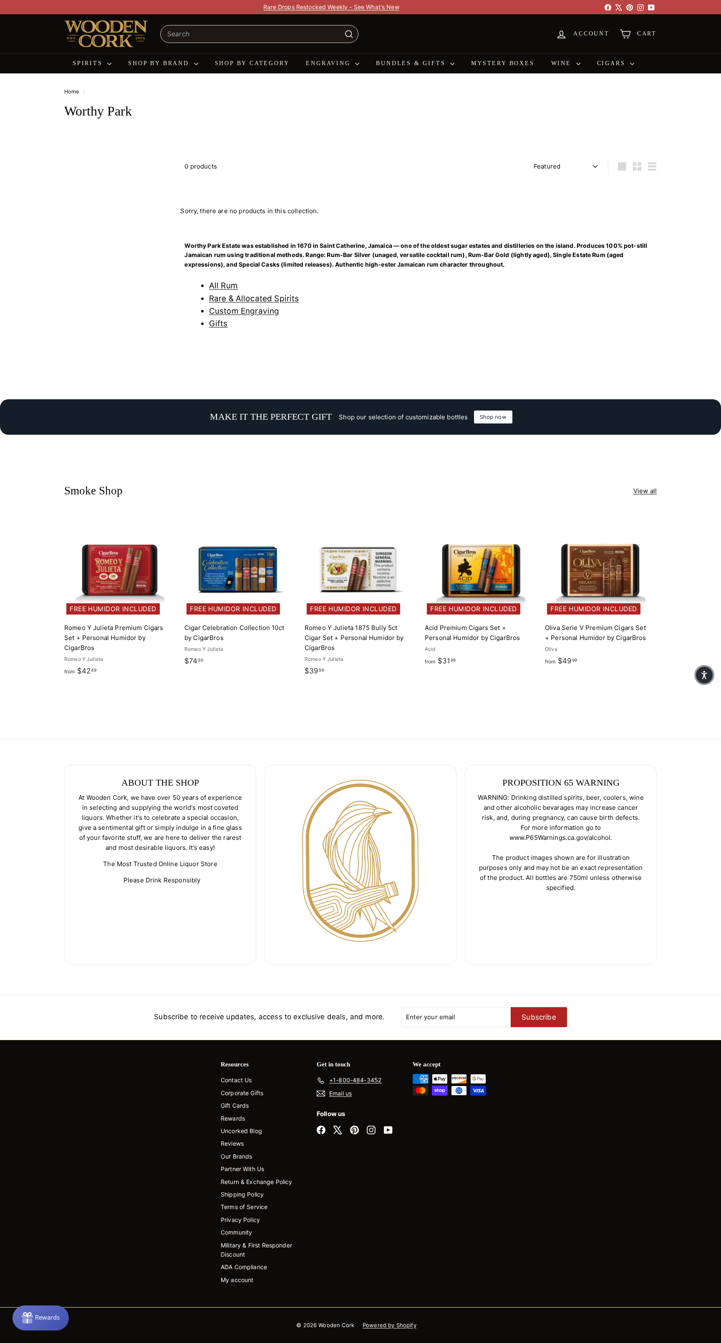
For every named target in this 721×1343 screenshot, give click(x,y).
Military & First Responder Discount (256, 1250)
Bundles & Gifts (412, 63)
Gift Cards (235, 1105)
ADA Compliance (244, 1266)
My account (237, 1279)
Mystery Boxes (502, 63)
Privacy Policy (240, 1219)
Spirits (89, 63)
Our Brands (236, 1156)
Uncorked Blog (241, 1130)
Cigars (612, 63)
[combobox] (259, 34)
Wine (562, 63)
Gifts (218, 323)
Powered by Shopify (389, 1325)
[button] (704, 675)
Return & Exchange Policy (256, 1181)
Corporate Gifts (242, 1092)
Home (72, 91)
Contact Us (236, 1079)
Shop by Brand (160, 63)
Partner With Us (242, 1168)
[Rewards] (41, 1317)
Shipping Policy (242, 1194)
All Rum (223, 285)
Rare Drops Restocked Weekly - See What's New (331, 6)
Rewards (233, 1118)
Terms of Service (244, 1206)
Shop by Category (252, 63)
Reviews (232, 1143)
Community (236, 1232)
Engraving (329, 63)
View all (645, 491)
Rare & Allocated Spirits (254, 298)
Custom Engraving (244, 311)
